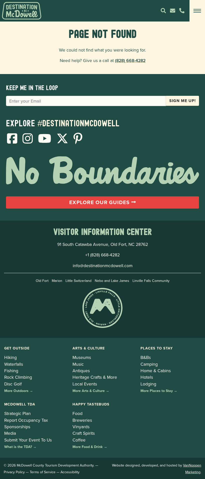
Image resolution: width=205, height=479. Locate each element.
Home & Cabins (155, 370)
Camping (149, 364)
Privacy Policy (14, 471)
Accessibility (70, 471)
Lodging (148, 384)
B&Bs (145, 357)
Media (10, 433)
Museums (81, 357)
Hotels (146, 377)
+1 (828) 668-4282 (102, 255)
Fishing (11, 370)
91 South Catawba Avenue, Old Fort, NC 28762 (102, 244)
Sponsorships (17, 426)
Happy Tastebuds (91, 404)
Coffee (79, 440)
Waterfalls (13, 364)
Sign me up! (182, 101)
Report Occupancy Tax (26, 420)
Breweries (82, 420)
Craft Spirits (83, 433)
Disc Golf (13, 384)
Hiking (10, 357)
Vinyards (81, 426)
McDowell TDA (19, 404)
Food (77, 413)
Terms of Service (43, 471)
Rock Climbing (18, 377)
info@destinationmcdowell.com (102, 265)
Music (78, 364)
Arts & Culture (88, 348)
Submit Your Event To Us (28, 440)
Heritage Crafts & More (94, 377)
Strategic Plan (17, 413)
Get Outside (17, 348)
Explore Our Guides (100, 202)
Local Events (84, 384)
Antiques (81, 370)
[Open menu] (197, 11)
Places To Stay (156, 348)
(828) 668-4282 (130, 60)
